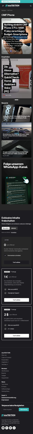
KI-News (4, 386)
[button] (1, 78)
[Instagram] (6, 427)
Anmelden (13, 232)
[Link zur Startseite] (12, 6)
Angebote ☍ (5, 362)
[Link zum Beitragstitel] (16, 36)
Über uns (4, 355)
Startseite (4, 10)
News (3, 382)
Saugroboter (5, 378)
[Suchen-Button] (30, 6)
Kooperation (5, 360)
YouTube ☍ (5, 364)
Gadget (4, 375)
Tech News (5, 384)
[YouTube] (3, 427)
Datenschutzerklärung (9, 397)
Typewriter (16, 51)
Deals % (4, 395)
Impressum (5, 400)
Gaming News (5, 391)
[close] (30, 1)
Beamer (4, 373)
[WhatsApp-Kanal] (14, 427)
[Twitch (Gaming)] (10, 427)
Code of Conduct (6, 357)
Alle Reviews (5, 371)
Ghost (5, 423)
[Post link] (16, 113)
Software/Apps (6, 389)
